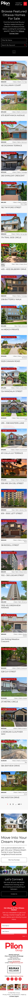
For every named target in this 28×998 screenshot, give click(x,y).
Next (23, 936)
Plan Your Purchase (14, 860)
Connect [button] (18, 3)
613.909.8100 (16, 961)
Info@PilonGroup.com (16, 962)
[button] (25, 4)
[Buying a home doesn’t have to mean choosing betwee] (18, 987)
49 (18, 804)
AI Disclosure (16, 994)
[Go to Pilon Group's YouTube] (20, 979)
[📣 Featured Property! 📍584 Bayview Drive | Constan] (3, 987)
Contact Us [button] (14, 894)
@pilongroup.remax (17, 976)
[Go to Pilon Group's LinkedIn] (16, 979)
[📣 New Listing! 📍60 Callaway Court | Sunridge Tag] (25, 987)
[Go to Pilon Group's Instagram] (12, 979)
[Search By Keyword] (25, 45)
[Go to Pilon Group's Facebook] (7, 979)
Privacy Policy (7, 994)
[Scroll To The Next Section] (14, 52)
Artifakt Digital (14, 996)
